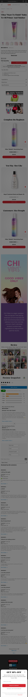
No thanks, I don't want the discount (14, 688)
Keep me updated (14, 685)
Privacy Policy (20, 694)
